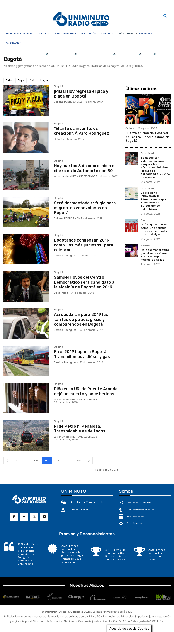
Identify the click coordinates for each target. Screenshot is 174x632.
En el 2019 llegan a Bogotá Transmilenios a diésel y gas (82, 354)
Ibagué (44, 80)
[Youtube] (44, 517)
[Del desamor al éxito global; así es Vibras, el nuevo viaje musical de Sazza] (131, 250)
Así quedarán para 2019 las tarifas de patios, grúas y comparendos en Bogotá (81, 319)
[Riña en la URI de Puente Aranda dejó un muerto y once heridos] (26, 398)
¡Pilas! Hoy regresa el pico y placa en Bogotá (81, 94)
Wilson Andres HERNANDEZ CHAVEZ (75, 176)
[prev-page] (7, 460)
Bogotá (58, 86)
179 (36, 460)
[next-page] (89, 460)
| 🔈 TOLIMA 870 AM (124, 53)
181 (58, 460)
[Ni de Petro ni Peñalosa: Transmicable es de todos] (26, 435)
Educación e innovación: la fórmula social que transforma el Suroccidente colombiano (154, 201)
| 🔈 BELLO (144, 53)
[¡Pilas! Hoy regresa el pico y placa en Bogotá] (26, 100)
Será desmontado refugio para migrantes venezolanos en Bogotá (85, 207)
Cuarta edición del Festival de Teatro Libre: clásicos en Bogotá (147, 137)
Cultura (129, 128)
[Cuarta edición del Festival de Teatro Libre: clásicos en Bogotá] (148, 109)
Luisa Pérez (61, 292)
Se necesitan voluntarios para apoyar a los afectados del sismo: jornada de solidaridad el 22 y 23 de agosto (155, 167)
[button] (165, 16)
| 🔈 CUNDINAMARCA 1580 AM (91, 53)
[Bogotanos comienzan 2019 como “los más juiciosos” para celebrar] (26, 249)
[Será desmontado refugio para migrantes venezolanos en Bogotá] (26, 212)
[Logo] (81, 19)
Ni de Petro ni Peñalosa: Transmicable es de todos (79, 429)
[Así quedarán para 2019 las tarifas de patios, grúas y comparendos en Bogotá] (26, 323)
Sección (145, 245)
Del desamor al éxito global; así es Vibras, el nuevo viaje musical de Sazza (155, 254)
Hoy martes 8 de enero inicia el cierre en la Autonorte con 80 (85, 168)
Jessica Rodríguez (65, 255)
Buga (21, 80)
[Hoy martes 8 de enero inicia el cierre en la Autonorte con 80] (26, 175)
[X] (34, 517)
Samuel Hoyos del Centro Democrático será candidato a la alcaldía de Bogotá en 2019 (84, 282)
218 (78, 460)
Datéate (59, 139)
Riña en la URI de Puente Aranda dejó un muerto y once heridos (86, 391)
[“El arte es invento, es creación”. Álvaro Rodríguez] (26, 137)
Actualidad (147, 153)
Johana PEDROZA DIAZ (68, 101)
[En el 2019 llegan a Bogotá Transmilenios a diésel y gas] (26, 361)
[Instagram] (24, 517)
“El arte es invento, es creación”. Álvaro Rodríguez (81, 131)
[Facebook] (14, 517)
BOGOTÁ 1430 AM (61, 53)
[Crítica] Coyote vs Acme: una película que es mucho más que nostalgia (154, 229)
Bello (9, 80)
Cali (32, 80)
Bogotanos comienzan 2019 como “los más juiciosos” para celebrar (83, 245)
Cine (143, 220)
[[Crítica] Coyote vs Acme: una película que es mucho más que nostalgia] (131, 225)
